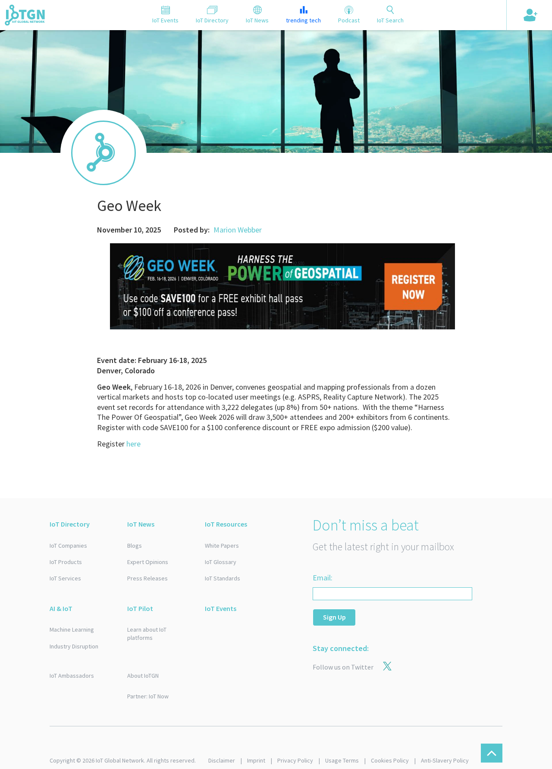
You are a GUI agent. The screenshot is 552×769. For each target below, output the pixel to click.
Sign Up (334, 617)
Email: (322, 578)
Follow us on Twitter (343, 667)
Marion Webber (237, 230)
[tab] (165, 15)
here (133, 444)
